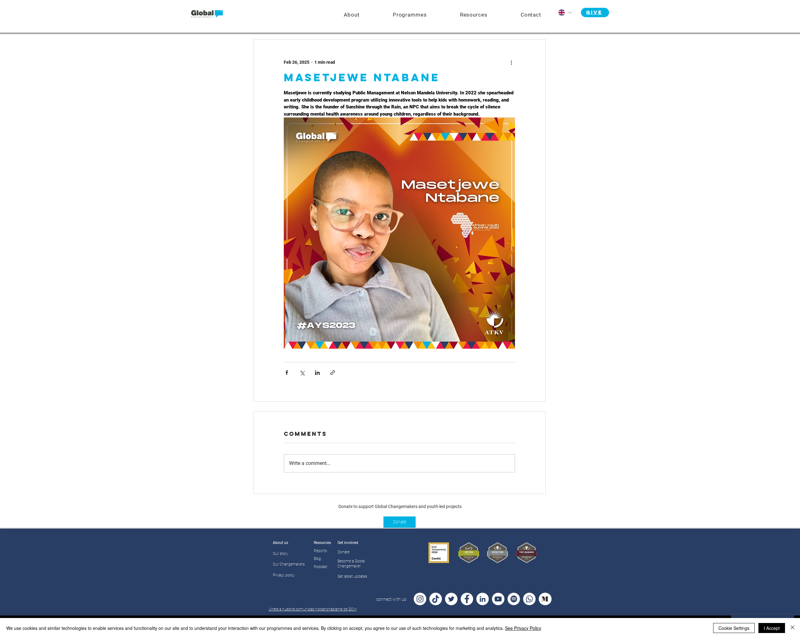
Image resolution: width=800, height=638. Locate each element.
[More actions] (511, 62)
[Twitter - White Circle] (451, 599)
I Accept (772, 628)
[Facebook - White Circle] (467, 599)
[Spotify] (514, 599)
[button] (410, 14)
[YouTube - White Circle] (498, 599)
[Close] (792, 628)
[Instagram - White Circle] (420, 599)
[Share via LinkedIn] (317, 373)
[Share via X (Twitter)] (302, 373)
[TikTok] (435, 599)
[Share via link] (333, 373)
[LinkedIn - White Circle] (482, 599)
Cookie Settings (733, 628)
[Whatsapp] (529, 599)
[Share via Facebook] (287, 373)
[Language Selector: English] (564, 12)
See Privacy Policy (523, 628)
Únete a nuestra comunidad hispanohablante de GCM (313, 609)
